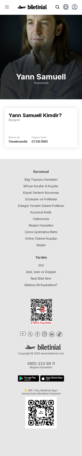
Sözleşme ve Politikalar (41, 199)
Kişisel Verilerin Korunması (41, 192)
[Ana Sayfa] (32, 8)
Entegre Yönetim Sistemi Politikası (41, 206)
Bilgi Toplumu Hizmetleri (41, 179)
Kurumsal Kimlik (41, 212)
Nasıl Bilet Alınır (41, 278)
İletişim (41, 245)
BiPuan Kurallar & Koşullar (41, 186)
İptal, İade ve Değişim (41, 272)
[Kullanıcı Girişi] (74, 7)
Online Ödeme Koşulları (41, 238)
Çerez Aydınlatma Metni (41, 232)
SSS (41, 265)
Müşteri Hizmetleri (41, 225)
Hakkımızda (41, 219)
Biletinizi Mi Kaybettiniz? (41, 285)
